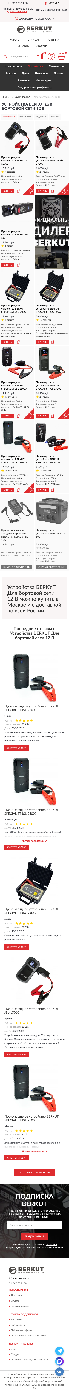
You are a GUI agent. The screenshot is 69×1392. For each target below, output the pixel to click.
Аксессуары (43, 80)
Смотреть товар (16, 748)
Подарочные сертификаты (34, 87)
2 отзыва (44, 172)
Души (25, 73)
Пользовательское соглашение (28, 1336)
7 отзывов (10, 172)
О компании (44, 46)
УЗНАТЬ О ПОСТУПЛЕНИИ (16, 567)
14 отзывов (45, 471)
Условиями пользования (42, 1248)
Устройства (35, 66)
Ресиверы (24, 80)
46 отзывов (11, 397)
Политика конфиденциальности (29, 1360)
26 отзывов (11, 471)
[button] (17, 11)
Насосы (11, 73)
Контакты (23, 46)
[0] (61, 56)
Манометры (56, 66)
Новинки (53, 40)
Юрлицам (34, 40)
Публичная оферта (21, 1330)
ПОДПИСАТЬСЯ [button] (34, 1236)
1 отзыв (9, 246)
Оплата (15, 1301)
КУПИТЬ (7, 191)
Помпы (58, 73)
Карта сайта (18, 1325)
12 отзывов (45, 320)
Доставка (16, 1295)
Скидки (15, 1354)
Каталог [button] (15, 40)
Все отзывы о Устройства (34, 1173)
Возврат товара (20, 1306)
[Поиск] (5, 56)
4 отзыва (9, 320)
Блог (13, 1349)
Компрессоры (13, 66)
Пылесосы (41, 73)
